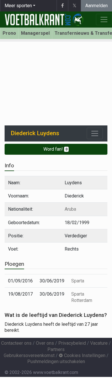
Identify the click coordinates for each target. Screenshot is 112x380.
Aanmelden (96, 5)
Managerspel (35, 33)
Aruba (70, 209)
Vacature (99, 343)
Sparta (77, 281)
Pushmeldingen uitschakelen (56, 361)
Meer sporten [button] (18, 5)
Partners (56, 349)
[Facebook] (62, 5)
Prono (9, 33)
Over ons (45, 343)
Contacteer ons (16, 343)
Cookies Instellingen (84, 355)
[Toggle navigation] (95, 133)
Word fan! (55, 149)
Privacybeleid (72, 343)
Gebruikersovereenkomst (29, 355)
